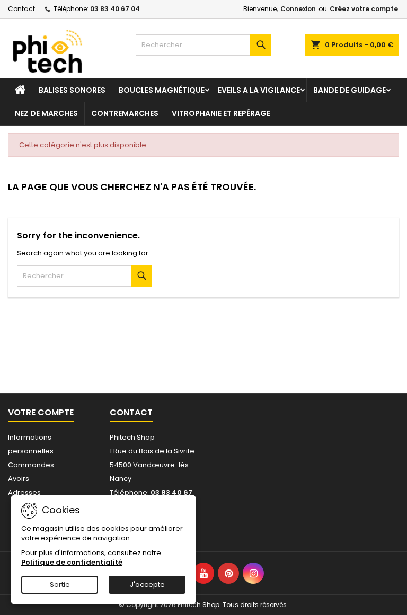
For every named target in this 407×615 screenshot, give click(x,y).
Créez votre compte (364, 8)
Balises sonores (72, 90)
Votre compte (41, 412)
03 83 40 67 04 (115, 8)
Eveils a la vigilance (259, 90)
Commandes (31, 465)
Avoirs (18, 479)
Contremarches (124, 113)
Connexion (298, 8)
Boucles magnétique (162, 90)
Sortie (60, 585)
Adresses (24, 492)
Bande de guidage (349, 90)
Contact (21, 8)
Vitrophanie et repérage (221, 113)
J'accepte (147, 585)
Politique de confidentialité (71, 562)
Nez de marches (46, 113)
